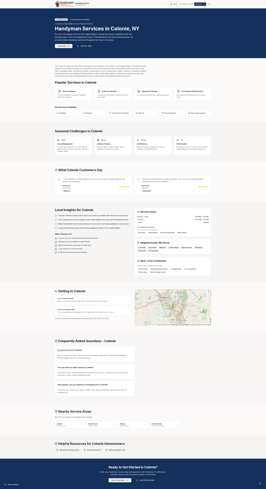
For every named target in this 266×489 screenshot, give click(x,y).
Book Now (62, 46)
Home (175, 4)
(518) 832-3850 (85, 46)
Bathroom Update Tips (117, 450)
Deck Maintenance (94, 450)
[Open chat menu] (260, 484)
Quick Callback (13, 484)
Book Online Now (118, 480)
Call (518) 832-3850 (147, 480)
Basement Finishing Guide (69, 450)
